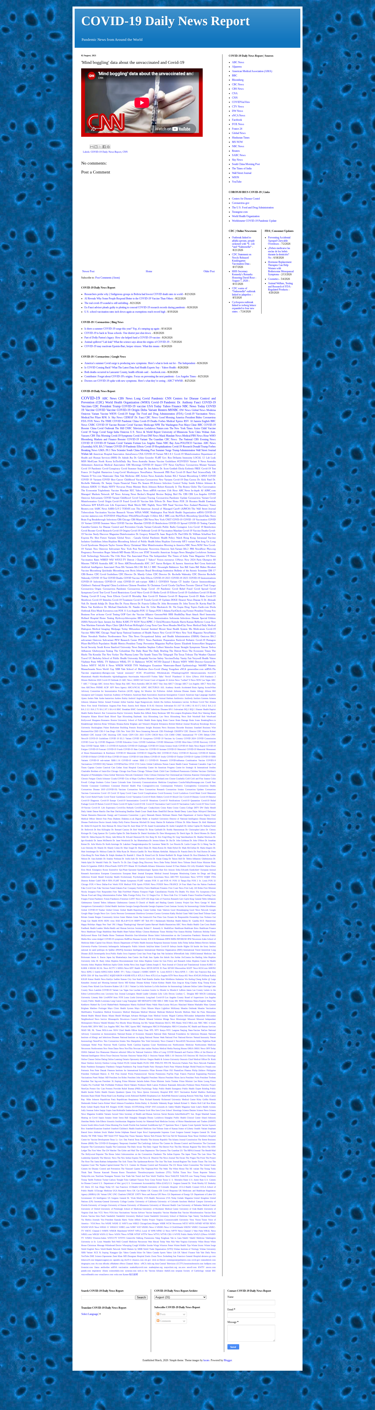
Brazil (148, 570)
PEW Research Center (126, 640)
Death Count (140, 811)
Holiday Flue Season (175, 931)
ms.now (182, 1267)
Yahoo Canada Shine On (134, 1252)
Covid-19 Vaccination (196, 413)
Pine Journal (121, 1074)
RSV (186, 421)
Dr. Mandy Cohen (112, 848)
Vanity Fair (186, 658)
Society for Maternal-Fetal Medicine (152, 1121)
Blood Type (115, 716)
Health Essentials (207, 501)
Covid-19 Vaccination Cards (182, 804)
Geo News (194, 902)
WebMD (202, 665)
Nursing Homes (180, 1048)
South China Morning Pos (110, 1125)
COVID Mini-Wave (183, 742)
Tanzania (139, 1136)
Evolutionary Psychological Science (137, 877)
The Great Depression (145, 1150)
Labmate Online (190, 986)
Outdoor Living (109, 1063)
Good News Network (198, 910)
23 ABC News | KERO (129, 680)
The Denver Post (166, 1147)
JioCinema (186, 957)
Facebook (211, 884)
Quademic (120, 1092)
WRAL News (210, 1231)
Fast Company (129, 888)
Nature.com (162, 428)
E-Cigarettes (92, 866)
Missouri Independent (206, 1019)
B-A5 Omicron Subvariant (161, 705)
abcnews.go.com (208, 1256)
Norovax (107, 1045)
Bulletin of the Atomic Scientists (190, 570)
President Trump (110, 406)
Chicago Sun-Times (128, 771)
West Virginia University (186, 1241)
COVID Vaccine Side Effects (138, 578)
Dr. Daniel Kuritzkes (147, 833)
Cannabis (202, 764)
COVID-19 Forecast (97, 749)
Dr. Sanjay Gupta (111, 483)
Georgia (129, 906)
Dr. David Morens (199, 833)
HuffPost (128, 939)
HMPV (137, 921)
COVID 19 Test (99, 578)
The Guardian (156, 439)
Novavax (120, 486)
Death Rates (152, 811)
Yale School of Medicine (134, 669)
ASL (162, 687)
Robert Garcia (97, 1103)
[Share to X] (100, 147)
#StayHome (122, 516)
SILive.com (137, 552)
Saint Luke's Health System (203, 1107)
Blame (94, 716)
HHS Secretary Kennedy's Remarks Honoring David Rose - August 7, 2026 (244, 276)
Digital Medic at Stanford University (152, 819)
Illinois (109, 943)
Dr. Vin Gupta (176, 607)
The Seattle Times (149, 654)
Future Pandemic (95, 899)
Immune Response (154, 943)
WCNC (149, 661)
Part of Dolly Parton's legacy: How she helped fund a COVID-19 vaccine (122, 337)
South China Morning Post (141, 450)
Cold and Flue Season (200, 778)
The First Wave (94, 1150)
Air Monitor (146, 691)
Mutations (159, 1023)
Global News (199, 410)
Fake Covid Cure (88, 888)
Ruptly (97, 1107)
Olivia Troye (105, 1055)
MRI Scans (169, 1001)
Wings (156, 1245)
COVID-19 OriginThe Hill (149, 753)
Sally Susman (87, 1110)
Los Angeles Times (152, 443)
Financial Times (129, 483)
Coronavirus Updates (194, 789)
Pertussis (85, 1070)
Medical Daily (200, 625)
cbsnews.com (138, 1260)
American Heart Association (145, 695)
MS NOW (179, 1001)
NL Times (96, 1030)
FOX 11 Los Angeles (128, 610)
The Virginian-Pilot (149, 1169)
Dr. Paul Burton (200, 851)
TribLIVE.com (186, 1176)
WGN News (94, 1227)
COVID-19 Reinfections (155, 523)
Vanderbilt (110, 1216)
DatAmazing (120, 811)
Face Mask (187, 884)
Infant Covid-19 (162, 946)
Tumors (140, 1180)
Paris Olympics (156, 1066)
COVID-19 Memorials (126, 753)
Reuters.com (87, 508)
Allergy (200, 691)
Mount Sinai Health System (173, 629)
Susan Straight (181, 647)
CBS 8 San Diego (107, 731)
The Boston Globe (187, 486)
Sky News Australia (137, 461)
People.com (211, 1066)
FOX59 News (162, 884)
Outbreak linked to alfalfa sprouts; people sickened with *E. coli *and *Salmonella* (243, 242)
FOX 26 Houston (189, 501)
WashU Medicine (197, 1238)
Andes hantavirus (106, 698)
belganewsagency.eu (103, 1260)
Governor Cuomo (153, 913)
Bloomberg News (178, 716)
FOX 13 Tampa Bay (182, 880)
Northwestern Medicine (183, 1045)
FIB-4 (104, 880)
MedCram (92, 461)
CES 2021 (139, 735)
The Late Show (204, 1154)
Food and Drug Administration (101, 895)
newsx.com (211, 1267)
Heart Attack (192, 614)
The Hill (119, 428)
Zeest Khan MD (120, 1256)
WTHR (130, 1234)
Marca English (199, 1001)
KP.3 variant (188, 541)
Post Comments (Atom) (107, 277)
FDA (84, 421)
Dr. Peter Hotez (171, 501)
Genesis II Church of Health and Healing (147, 902)
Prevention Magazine (154, 643)
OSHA (84, 1052)
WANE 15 (116, 1223)
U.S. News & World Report (145, 432)
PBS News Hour (200, 435)
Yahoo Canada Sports (156, 1252)
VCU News (103, 1212)
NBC (200, 1023)
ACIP (106, 687)
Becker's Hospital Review (150, 494)
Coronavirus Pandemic (114, 588)
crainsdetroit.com (208, 1260)
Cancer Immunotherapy (203, 581)
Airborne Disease (181, 691)
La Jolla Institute (144, 986)
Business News (160, 727)
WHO (212, 435)
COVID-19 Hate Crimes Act (135, 749)
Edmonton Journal (164, 866)
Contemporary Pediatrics (172, 786)
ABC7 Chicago (175, 684)
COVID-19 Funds (115, 749)
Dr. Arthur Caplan (192, 826)
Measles (173, 625)
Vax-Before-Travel (208, 1216)
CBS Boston (87, 574)
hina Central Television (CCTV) (169, 1263)
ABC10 (148, 684)
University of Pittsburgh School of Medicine (121, 1209)
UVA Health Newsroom (154, 1198)
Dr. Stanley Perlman (112, 859)
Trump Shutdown (208, 1176)
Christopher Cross (208, 775)
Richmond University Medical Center (178, 1099)
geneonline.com (196, 669)
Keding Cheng (195, 979)
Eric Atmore (169, 870)
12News (195, 676)
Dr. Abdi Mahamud (207, 822)
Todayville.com (88, 1176)
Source (84, 1125)
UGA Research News (122, 1190)
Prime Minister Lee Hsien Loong (194, 1081)
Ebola (181, 468)
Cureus (192, 479)
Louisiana (105, 1001)
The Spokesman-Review (144, 1161)
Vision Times (201, 1220)
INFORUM (182, 939)
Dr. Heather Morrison (203, 837)
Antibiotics (179, 698)
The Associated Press (137, 556)
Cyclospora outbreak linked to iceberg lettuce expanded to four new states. (244, 307)
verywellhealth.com (89, 1274)
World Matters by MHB (132, 1249)
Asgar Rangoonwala (143, 702)
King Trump (203, 982)
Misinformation (155, 545)
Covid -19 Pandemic (160, 588)
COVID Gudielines (147, 742)
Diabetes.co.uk (128, 819)
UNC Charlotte (119, 1194)
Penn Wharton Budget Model (183, 1066)
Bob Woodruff (194, 716)
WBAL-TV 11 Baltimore (132, 661)
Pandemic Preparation (164, 640)
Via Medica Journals (90, 1220)
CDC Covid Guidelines (106, 574)
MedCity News (184, 625)
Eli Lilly (191, 866)
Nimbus (103, 636)
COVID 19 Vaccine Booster (111, 424)
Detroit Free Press (104, 819)
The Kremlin (94, 654)
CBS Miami (137, 519)
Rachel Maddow (198, 1092)
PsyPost (169, 643)
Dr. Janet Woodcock (121, 840)
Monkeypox (133, 472)
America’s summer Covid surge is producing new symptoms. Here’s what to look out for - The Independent (139, 363)
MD (139, 1001)
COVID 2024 (190, 738)
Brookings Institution (163, 570)
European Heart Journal (133, 873)
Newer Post (88, 271)
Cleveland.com (161, 778)
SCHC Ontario (124, 1107)
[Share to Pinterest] (108, 147)
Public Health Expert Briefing (195, 1088)
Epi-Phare (123, 870)
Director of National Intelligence (183, 819)
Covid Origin (105, 501)
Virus (191, 1220)
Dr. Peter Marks (98, 855)
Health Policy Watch (171, 537)
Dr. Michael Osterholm (116, 607)
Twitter (159, 1180)
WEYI (185, 1223)
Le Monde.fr (172, 990)
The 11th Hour (118, 556)
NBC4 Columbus (179, 1026)
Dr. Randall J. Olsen (132, 855)
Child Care (164, 771)
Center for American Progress (161, 767)
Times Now (186, 1172)
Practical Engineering (197, 1074)
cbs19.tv (128, 1260)
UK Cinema (152, 1190)
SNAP (148, 1107)
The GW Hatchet (109, 1150)
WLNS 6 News (106, 665)
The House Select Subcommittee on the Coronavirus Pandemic (133, 1154)
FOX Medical (125, 884)
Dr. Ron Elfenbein (198, 855)
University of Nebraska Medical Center (198, 1205)
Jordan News (129, 964)
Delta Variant (149, 410)
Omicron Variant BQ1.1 (138, 1055)
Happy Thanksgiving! (126, 924)
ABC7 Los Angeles (190, 684)
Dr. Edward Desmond (132, 837)
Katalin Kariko (153, 979)
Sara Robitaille (118, 1110)
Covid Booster (88, 530)
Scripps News (178, 552)
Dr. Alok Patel (204, 479)
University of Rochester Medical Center (160, 1209)
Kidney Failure (150, 982)
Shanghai (133, 1117)
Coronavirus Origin (91, 588)
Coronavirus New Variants (158, 479)
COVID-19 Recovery (188, 753)
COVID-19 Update (192, 756)
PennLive (200, 1066)
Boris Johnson (137, 570)
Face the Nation (199, 884)
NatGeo (204, 1030)
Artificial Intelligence (92, 567)
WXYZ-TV (112, 1238)
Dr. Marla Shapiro (204, 848)
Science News (203, 1110)
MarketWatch (112, 1004)
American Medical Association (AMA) (252, 71)
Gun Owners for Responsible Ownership (181, 917)
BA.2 (161, 516)
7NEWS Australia (99, 563)
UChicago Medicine (103, 1190)
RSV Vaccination (182, 1092)
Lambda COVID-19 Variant (106, 990)
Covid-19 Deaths (149, 421)
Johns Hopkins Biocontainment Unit (121, 961)
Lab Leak (211, 457)
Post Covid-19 (178, 472)
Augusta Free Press (118, 705)
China (136, 421)
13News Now (182, 559)
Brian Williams (109, 724)
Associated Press (112, 567)
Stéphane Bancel (128, 1132)
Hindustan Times (157, 931)
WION (113, 413)
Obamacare (104, 1052)
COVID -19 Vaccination (195, 519)
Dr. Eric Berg (148, 837)
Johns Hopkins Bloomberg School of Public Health (128, 541)
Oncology (211, 1055)
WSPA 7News (120, 1234)
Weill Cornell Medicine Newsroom (131, 1241)
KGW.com (203, 968)
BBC (200, 424)
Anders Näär (92, 698)
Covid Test (97, 592)
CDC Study (122, 735)
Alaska (193, 691)
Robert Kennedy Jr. (167, 486)
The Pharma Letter (129, 654)
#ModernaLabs (163, 673)
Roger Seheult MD (113, 552)
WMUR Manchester (118, 1231)
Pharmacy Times (207, 505)
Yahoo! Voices (155, 559)
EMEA (101, 866)
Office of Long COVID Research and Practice (173, 1052)
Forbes (162, 421)
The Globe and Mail (126, 1150)
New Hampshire (133, 1041)
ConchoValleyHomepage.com (191, 782)
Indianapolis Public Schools (132, 946)
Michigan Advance (130, 1015)
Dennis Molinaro (162, 815)
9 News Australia (207, 461)
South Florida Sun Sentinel (135, 1125)
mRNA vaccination (119, 1267)
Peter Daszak (100, 1070)
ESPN (120, 866)
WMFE (105, 1231)
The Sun (208, 1161)
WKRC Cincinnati (200, 1227)
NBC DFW (93, 1026)
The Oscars (180, 1158)
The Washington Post (172, 424)
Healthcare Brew (191, 928)
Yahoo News (141, 490)
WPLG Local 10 (142, 1231)
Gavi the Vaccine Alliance (140, 614)
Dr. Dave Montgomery (166, 833)
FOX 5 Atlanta (163, 610)
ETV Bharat (129, 866)
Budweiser (114, 727)
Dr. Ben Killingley (102, 829)
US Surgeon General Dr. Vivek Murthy (125, 1198)
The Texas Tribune (183, 654)
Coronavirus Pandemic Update (172, 497)
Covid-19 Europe (108, 800)
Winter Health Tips (182, 1245)
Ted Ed (174, 1136)
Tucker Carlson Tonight (112, 1180)
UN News (211, 556)
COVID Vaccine (106, 410)
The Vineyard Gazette (130, 1169)
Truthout (98, 1180)
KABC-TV (128, 621)
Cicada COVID (117, 778)
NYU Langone (172, 1030)
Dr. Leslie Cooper (189, 844)
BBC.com (170, 516)
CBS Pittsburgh (166, 731)
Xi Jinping (104, 1252)
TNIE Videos (97, 1136)
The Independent (158, 556)
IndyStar (150, 946)
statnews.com (96, 516)
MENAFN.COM (149, 1001)
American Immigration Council (171, 695)
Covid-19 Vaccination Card (158, 804)
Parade (146, 1066)
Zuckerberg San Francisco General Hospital (182, 1256)
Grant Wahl (188, 913)
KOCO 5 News (172, 972)
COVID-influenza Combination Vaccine (187, 760)
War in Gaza (175, 1238)
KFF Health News (138, 968)
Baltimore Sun (176, 567)
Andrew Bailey (121, 698)
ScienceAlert (198, 643)
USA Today (154, 406)
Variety (196, 1216)
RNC (171, 1092)
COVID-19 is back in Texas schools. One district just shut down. (117, 333)
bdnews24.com (87, 1260)
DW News (185, 410)
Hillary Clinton (142, 931)
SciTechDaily (119, 461)
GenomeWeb (161, 614)
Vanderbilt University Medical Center (132, 1216)
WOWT (131, 1231)
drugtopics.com (88, 1263)
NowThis (129, 1048)
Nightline (206, 1041)
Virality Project (148, 1220)
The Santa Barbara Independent (104, 1161)
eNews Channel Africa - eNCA (133, 1263)
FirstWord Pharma (131, 892)
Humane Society (140, 939)
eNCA (183, 669)
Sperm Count (187, 1125)
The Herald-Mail (208, 1150)
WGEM (84, 1227)
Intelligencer (138, 950)
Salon (96, 1110)
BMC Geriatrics (138, 709)
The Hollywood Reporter (92, 1154)
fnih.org (150, 1263)
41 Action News (173, 680)
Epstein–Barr (157, 870)
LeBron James (185, 990)
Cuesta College (186, 807)
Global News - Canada (129, 537)
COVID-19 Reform (207, 753)
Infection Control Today (175, 483)
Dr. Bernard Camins (120, 829)
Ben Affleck (146, 713)
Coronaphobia (190, 786)
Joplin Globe (117, 964)
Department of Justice (193, 815)
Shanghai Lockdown (195, 552)
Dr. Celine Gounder (144, 457)
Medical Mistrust (148, 1012)
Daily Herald (210, 807)
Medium (186, 1012)
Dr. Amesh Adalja (95, 603)
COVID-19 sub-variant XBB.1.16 (104, 760)
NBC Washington (144, 1026)
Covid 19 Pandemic (91, 468)
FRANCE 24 (175, 884)
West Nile (170, 1241)
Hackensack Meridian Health (168, 921)
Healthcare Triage (94, 931)
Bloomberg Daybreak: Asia (135, 716)
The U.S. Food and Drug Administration (253, 207)
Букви (125, 1274)
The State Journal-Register (175, 1161)
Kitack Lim (99, 986)
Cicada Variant (144, 527)
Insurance (128, 950)
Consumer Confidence (100, 786)
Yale (198, 1252)
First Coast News (176, 888)
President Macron (157, 1077)
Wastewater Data (110, 476)
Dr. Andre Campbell (175, 826)
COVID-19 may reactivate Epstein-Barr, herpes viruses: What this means (122, 346)
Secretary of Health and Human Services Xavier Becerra (149, 1114)
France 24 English (90, 472)
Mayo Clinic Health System (120, 1008)
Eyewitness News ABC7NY (166, 877)
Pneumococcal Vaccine (144, 1074)
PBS (167, 472)
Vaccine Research (116, 512)
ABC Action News (144, 476)
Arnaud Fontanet (112, 702)
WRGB (95, 1234)
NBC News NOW (194, 545)
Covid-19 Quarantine (190, 800)
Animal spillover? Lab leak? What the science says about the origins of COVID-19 (126, 341)
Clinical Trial (201, 585)
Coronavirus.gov (240, 202)
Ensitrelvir (113, 870)
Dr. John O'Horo (197, 840)
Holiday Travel (209, 931)
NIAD (83, 1030)
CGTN (148, 735)
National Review (185, 1037)
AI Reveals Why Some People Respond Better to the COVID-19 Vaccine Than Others (128, 298)
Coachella (180, 778)
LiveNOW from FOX (113, 997)
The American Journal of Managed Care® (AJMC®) (163, 508)
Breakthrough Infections (104, 519)
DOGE (174, 600)
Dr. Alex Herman (106, 826)
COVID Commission (206, 738)
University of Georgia (97, 1205)
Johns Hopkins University (168, 541)
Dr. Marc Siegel (127, 848)
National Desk (160, 1034)
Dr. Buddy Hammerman (173, 829)
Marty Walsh (152, 1004)
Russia (127, 552)
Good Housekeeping (180, 910)
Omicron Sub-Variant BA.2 (174, 549)
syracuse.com (131, 1271)
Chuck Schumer (103, 778)
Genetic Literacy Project (178, 902)
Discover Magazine (109, 534)
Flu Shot (94, 537)
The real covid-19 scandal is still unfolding (106, 303)
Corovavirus (94, 793)
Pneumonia (160, 1074)
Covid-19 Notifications (169, 800)
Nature (155, 632)
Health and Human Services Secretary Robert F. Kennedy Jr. (136, 928)
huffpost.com (210, 1263)
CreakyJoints (154, 807)
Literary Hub (97, 997)
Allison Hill (210, 691)
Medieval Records (174, 1012)
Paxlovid (180, 640)
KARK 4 (85, 968)
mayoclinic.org (170, 1267)
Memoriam (211, 1012)
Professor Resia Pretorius (197, 1085)
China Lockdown (119, 585)
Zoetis (147, 1256)
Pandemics (127, 1066)
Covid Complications (147, 793)
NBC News (189, 406)
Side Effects (101, 1121)
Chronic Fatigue (88, 778)
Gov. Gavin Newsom (115, 913)
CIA (166, 735)
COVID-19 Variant (137, 439)
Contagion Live (184, 527)
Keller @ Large (209, 979)
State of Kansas (171, 1128)
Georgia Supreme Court (159, 906)
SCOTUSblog (138, 1107)
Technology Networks (98, 556)
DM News (153, 435)
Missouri (191, 1019)
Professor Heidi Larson (148, 1085)
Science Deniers (189, 1110)
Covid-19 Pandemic (163, 402)
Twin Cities (150, 1180)
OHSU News (199, 1048)
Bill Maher (201, 567)
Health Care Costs (201, 924)
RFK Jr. (106, 417)
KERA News (123, 968)
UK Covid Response (168, 1190)
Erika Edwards (182, 870)
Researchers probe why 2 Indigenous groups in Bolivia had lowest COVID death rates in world (133, 294)
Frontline (199, 895)
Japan (109, 957)
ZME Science (95, 1256)
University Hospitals (138, 658)
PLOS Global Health (133, 1063)
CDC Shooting (109, 735)
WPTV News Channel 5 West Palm (187, 1231)
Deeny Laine (186, 811)
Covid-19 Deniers (191, 797)
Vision (212, 658)
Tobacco (212, 1172)
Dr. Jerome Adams (157, 840)
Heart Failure (129, 931)
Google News (99, 913)
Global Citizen (112, 910)
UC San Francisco (120, 1187)
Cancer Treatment (189, 764)
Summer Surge (163, 450)
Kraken (116, 986)
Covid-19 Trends (142, 600)
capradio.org (118, 1260)
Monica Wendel (100, 1023)
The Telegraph (165, 654)
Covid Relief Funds (94, 797)
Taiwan (204, 647)
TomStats (99, 1176)
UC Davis (85, 1187)
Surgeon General (183, 1132)
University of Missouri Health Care (165, 1205)
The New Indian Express (127, 1158)
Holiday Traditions (193, 931)
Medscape (149, 424)
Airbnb (169, 691)
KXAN (84, 979)
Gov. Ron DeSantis (172, 457)
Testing (109, 651)
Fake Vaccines (103, 888)
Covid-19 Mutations (149, 800)
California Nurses (160, 764)
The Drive (202, 1147)
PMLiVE (159, 1063)
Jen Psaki (144, 957)
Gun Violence (206, 917)
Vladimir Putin (88, 661)
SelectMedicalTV (182, 1114)
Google (212, 910)
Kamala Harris (178, 621)
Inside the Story (201, 946)
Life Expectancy (118, 505)
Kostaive (108, 986)
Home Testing (107, 618)
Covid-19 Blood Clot (173, 797)
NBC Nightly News (151, 505)
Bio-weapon (176, 713)
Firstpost (144, 892)
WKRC (145, 512)
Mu (190, 629)
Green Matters (126, 917)
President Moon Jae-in (175, 1077)
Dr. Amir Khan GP (136, 826)
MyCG (168, 1023)
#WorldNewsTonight (139, 516)
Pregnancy (86, 552)
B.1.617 (177, 705)
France (191, 895)
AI (202, 490)
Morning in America (174, 545)
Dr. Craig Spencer (97, 833)
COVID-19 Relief (89, 756)
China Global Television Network (118, 775)
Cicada (171, 585)
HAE (118, 921)
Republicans (122, 1099)
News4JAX (181, 1041)
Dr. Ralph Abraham (114, 855)
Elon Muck (86, 870)
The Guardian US (175, 1150)
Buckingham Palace (100, 727)
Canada (212, 523)
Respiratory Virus (136, 1099)
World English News (90, 1249)
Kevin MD (123, 982)
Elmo (213, 866)
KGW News (140, 621)
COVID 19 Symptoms (142, 738)
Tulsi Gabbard (130, 1180)
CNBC (91, 424)
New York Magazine (192, 632)
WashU (185, 1238)
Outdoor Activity (94, 1063)
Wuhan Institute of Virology (186, 1249)
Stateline (142, 647)
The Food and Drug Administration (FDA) (159, 413)
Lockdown (150, 428)
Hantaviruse (211, 921)
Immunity (187, 457)
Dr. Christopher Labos (195, 829)
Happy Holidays (88, 924)
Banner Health (202, 709)
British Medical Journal (179, 724)
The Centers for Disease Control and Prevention (181, 1143)
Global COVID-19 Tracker (93, 910)
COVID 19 (87, 443)
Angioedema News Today (147, 698)
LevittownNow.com (96, 994)
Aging (137, 691)
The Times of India (178, 556)
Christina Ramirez (191, 775)
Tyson (165, 1180)
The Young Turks (208, 1169)
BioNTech (181, 516)
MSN (83, 461)
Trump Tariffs (87, 1180)
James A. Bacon (98, 957)
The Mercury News (108, 1158)
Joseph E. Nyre (159, 964)
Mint (144, 545)
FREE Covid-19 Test (205, 468)
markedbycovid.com (138, 1267)
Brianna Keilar (123, 724)
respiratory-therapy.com (103, 672)
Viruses (130, 512)
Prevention (98, 552)
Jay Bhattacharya (119, 957)
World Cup (108, 669)
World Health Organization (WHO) (127, 402)
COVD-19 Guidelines (98, 738)
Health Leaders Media (99, 928)
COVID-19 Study (158, 756)
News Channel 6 (168, 1041)
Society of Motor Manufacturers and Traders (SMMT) (192, 1121)
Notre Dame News (116, 1048)
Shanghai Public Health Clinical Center (182, 1117)
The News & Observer (148, 1158)
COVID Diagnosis (106, 742)
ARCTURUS (154, 687)
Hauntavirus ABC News (175, 924)
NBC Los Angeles (107, 1026)
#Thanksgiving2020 (180, 673)
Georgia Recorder (140, 906)
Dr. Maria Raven (156, 848)
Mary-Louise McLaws (168, 1004)
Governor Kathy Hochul (171, 913)
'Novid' (168, 676)
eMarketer (114, 1263)
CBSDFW (178, 731)
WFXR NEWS (209, 1223)
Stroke (117, 1132)
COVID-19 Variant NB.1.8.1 (158, 454)
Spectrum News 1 (173, 1125)
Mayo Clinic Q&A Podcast (119, 625)
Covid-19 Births (151, 592)
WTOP (137, 1234)
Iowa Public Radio (114, 953)
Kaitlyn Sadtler (113, 979)
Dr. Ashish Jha (125, 457)
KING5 (104, 972)
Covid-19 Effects (168, 592)
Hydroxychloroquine (126, 618)
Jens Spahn (154, 957)
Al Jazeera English (200, 421)
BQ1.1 (193, 709)
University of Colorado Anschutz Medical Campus (180, 1201)
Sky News (117, 417)
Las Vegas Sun (126, 990)
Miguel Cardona (176, 1015)
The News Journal (167, 1158)
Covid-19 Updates (161, 600)
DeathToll (162, 811)
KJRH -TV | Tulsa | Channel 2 (127, 972)
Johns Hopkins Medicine (100, 964)
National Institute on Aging (132, 1037)
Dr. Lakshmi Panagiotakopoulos (134, 844)
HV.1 (152, 921)
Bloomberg (192, 476)
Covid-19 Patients (157, 596)
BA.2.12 (212, 705)
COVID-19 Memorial (176, 749)
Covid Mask (194, 793)
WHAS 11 (104, 1227)
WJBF (133, 1227)
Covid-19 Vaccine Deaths (195, 530)
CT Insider (184, 581)
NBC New (120, 1026)
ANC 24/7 (150, 563)
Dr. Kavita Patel (204, 603)
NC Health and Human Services (202, 1026)
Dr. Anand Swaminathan (155, 826)
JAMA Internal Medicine (201, 953)
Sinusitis (111, 1121)
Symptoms (194, 647)
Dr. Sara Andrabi (95, 859)
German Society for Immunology (184, 906)
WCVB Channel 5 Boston (167, 661)
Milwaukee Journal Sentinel (143, 629)
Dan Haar (110, 811)
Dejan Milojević (199, 811)
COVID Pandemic (122, 421)
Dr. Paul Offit (181, 534)
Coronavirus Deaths (207, 786)
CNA (140, 454)
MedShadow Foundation (92, 1012)
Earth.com (203, 607)
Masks (105, 486)
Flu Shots (190, 892)
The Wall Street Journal (203, 508)
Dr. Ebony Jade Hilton (112, 837)
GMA (101, 450)
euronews (169, 559)
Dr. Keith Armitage (110, 844)
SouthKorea (153, 1125)
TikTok (176, 1172)
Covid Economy (165, 793)
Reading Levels (123, 1096)
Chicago (114, 771)
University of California (146, 1201)
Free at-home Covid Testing (105, 614)
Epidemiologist (144, 870)
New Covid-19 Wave (170, 632)
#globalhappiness (119, 676)
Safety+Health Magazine (179, 1107)
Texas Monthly (141, 1139)
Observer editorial (118, 1052)
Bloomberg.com (121, 570)
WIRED (104, 559)
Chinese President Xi (139, 585)
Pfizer (98, 417)
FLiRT (158, 457)
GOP (123, 614)
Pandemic (157, 398)
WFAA (138, 512)
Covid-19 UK (139, 804)
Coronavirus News (135, 789)
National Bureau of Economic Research (135, 1034)
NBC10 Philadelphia (162, 1026)
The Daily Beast (139, 651)
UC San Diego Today (101, 1187)
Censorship (142, 767)
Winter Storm (197, 1245)
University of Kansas (117, 1205)
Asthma (167, 702)
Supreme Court (168, 1132)
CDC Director (190, 731)
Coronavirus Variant (198, 497)
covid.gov (195, 1260)
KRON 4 (120, 975)
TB (89, 1136)
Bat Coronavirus (109, 713)
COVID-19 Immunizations (202, 578)
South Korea (103, 647)
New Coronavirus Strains (115, 1041)
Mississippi (181, 1019)
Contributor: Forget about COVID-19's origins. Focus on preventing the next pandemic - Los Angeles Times (140, 376)
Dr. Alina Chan (120, 826)
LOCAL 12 (199, 457)
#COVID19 (109, 516)
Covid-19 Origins (121, 530)
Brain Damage (182, 720)
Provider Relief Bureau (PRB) (127, 1088)
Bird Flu (177, 494)
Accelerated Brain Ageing (192, 687)
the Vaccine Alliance (154, 1271)
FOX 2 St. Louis (199, 880)
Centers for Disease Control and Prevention (113, 527)
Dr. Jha (169, 840)
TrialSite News (163, 1176)
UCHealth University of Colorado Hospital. (158, 1187)
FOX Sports (137, 884)
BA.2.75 (95, 709)
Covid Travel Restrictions (117, 592)
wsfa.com (118, 1274)
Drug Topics (190, 607)
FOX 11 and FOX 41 (162, 880)
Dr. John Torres (187, 603)
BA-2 (204, 705)
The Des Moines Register (185, 1147)
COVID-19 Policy (170, 753)
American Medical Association (109, 464)
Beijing (168, 494)
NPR (157, 424)
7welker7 (184, 680)
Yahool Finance (188, 1252)
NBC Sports (130, 1026)
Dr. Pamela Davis (185, 851)
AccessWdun (210, 687)
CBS (185, 494)
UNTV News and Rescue (146, 1194)
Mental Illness (101, 1015)
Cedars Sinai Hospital (126, 767)
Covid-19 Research (182, 446)
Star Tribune (157, 1128)
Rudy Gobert (87, 1107)
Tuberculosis (87, 512)
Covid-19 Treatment (122, 600)
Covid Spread (201, 588)
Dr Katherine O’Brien (172, 822)
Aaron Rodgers (163, 563)
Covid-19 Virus (202, 804)
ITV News (147, 618)
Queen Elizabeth (182, 643)
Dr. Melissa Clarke (104, 851)
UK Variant (102, 1194)
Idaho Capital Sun (98, 943)
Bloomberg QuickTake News (201, 516)
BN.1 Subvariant (176, 709)
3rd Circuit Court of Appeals (152, 680)
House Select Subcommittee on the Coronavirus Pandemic (174, 935)
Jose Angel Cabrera (143, 964)
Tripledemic (104, 490)
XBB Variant (87, 1252)
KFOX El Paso (160, 968)
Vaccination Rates (90, 559)
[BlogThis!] (96, 147)
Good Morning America (171, 417)
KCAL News (102, 968)
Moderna (211, 410)
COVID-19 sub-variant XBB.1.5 (140, 581)
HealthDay (179, 614)
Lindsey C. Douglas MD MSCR (191, 994)
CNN (125, 151)
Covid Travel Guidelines (114, 797)
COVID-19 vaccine (134, 406)
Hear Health (117, 931)
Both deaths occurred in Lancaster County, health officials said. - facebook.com (124, 372)
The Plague (191, 1158)
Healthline (107, 931)
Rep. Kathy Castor (207, 1096)
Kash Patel (141, 979)
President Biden (193, 417)
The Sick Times (125, 1161)
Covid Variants (124, 443)
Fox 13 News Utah (164, 895)
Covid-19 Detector (208, 797)
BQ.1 (186, 709)
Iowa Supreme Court (132, 953)
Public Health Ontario (105, 1092)
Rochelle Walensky (158, 1103)
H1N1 (100, 921)
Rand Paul (191, 472)
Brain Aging (156, 720)
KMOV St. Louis (157, 972)
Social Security (88, 647)
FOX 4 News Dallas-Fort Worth (103, 884)
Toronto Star (119, 1176)
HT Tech (145, 921)
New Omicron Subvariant (106, 549)
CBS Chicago (123, 519)
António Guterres (200, 698)
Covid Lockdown (180, 793)
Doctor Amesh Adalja (108, 822)
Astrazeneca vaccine (180, 702)
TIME (108, 421)
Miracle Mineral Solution (150, 1019)
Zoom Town (156, 1256)
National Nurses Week (154, 1037)
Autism (168, 476)
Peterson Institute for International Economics (128, 1070)
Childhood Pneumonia (180, 771)
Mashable (199, 1004)
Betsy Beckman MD (161, 713)
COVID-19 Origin (128, 410)
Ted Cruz (166, 1136)
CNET (168, 519)
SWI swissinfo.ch (159, 1107)
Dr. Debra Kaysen (94, 837)
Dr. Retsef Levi (148, 855)
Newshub (93, 636)
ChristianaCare (176, 775)
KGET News (192, 968)
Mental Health (87, 1015)
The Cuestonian (120, 1147)
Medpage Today (119, 629)
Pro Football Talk (96, 1085)
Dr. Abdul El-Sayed (89, 826)
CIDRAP (128, 417)
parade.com (86, 1271)
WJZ (139, 1227)
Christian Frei (163, 775)
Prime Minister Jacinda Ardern (136, 1081)
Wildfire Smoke (146, 1245)
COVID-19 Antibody (118, 746)
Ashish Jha (158, 702)
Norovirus (154, 549)
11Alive (154, 516)
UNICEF (130, 1194)
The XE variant (192, 1169)
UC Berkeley (210, 1183)
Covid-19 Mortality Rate (134, 596)
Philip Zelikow (199, 1070)
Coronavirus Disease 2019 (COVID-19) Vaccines (103, 789)
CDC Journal (96, 735)
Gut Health (92, 921)
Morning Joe (138, 1023)
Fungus (84, 899)
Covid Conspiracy (111, 468)
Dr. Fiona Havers (128, 603)
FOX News (93, 421)
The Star (159, 1161)
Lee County (197, 990)
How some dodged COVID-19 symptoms (105, 939)
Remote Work (193, 1096)
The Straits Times (195, 1161)
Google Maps (87, 913)
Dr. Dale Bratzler (130, 833)
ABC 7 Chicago (90, 684)
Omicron (124, 432)
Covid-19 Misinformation (187, 454)
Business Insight (144, 727)
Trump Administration (183, 450)
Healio (190, 924)
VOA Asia (113, 1212)
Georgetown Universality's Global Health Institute (103, 906)
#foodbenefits (105, 676)
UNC (109, 1194)
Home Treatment (116, 935)
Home (149, 271)
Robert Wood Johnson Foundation (119, 1103)
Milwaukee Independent (194, 1015)
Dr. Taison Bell (175, 859)
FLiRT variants (144, 880)
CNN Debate (204, 735)
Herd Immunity (208, 614)
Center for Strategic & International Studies (196, 767)
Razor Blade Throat (98, 1096)
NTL (152, 1030)
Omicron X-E (181, 1055)
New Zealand (191, 505)
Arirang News (129, 494)
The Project (211, 1158)
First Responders (104, 892)
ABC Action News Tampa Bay (111, 684)
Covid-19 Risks (197, 596)
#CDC (139, 673)
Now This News (130, 636)
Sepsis (101, 1117)
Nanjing (183, 1030)
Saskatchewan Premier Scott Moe (140, 1110)
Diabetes (116, 819)
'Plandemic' (177, 676)
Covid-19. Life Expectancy (104, 807)
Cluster (172, 778)
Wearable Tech (109, 1241)
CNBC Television (134, 428)
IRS (139, 618)
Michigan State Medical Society (153, 1015)
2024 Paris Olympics (201, 559)
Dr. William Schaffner (200, 534)
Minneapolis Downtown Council (123, 1019)
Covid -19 (105, 793)
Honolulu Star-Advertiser (136, 935)
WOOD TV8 (131, 665)
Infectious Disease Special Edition (198, 618)
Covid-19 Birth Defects (152, 797)
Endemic (189, 468)
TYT (116, 1136)
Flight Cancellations (158, 892)
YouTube (85, 1256)
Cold (187, 778)
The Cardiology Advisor (148, 1143)
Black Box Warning (201, 713)
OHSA (190, 1048)
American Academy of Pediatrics (118, 695)
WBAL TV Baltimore (108, 661)
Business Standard (193, 727)
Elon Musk (96, 610)
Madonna (188, 1001)
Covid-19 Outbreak (140, 530)
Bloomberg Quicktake (101, 570)
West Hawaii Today (156, 1241)
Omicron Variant (90, 413)
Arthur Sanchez (127, 702)
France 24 (237, 128)
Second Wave (118, 1114)
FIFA (110, 880)
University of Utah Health (191, 1209)
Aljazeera (237, 66)
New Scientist (118, 450)
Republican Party (108, 1099)
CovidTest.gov (141, 807)
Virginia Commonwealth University (172, 1220)
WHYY (93, 665)
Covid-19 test (140, 435)
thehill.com (169, 1271)
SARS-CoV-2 (114, 508)
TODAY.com (128, 508)
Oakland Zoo (93, 1052)
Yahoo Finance (172, 406)
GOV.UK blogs (148, 899)
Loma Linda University (134, 997)
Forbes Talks (121, 895)
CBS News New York (154, 519)
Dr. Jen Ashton (151, 468)
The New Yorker (110, 654)
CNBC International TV (186, 735)
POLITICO (186, 443)
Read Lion (111, 1096)
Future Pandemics (112, 899)
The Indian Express (171, 1154)
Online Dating (101, 1059)
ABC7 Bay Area (160, 684)
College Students (96, 782)
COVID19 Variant (168, 581)
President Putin (192, 1077)
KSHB (128, 975)
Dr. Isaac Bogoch (165, 534)
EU (136, 866)
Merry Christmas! (132, 545)
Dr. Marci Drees (141, 848)
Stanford (106, 1128)
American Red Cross (194, 563)
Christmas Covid (159, 585)
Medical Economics (113, 1012)
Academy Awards (172, 687)
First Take (117, 892)
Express (85, 537)
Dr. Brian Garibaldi (154, 829)
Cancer (119, 479)
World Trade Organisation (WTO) (158, 1249)
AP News (116, 494)
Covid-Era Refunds (125, 807)
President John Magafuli (138, 1077)
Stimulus (168, 647)
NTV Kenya (160, 1030)
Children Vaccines (198, 771)
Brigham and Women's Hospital (144, 724)
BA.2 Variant (179, 476)
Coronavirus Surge (137, 588)
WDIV (184, 661)
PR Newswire (174, 1063)
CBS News (125, 398)
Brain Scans (194, 720)
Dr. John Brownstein (168, 603)
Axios (197, 428)
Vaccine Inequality (154, 1212)
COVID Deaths (115, 578)
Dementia (92, 815)
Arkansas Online (96, 702)
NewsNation (146, 472)
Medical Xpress (174, 421)
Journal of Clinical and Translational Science (186, 964)
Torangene (108, 1176)
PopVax (170, 1074)
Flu (102, 421)
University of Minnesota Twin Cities (181, 432)
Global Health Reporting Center (134, 910)
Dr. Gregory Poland (146, 534)
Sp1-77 (162, 1125)
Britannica (163, 724)
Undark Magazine (185, 1198)
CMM (171, 735)
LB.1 (122, 986)
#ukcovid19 (145, 676)
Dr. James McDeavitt (103, 840)
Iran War (160, 953)
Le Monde (161, 990)
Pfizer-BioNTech (89, 643)
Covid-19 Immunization (128, 800)
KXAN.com (103, 505)
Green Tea (137, 917)
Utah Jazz (93, 1212)
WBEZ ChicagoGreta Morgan (146, 1223)
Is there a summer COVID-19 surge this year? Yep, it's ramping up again (121, 328)
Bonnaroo (105, 720)
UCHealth (133, 1187)
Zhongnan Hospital (135, 1256)
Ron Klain (211, 1103)
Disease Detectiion (207, 819)
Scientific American (160, 552)
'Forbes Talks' (157, 676)
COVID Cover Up (89, 742)
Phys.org (211, 549)
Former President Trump (198, 610)
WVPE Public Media (183, 1234)
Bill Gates (190, 567)
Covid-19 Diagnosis (90, 800)
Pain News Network (198, 1063)
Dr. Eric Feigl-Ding (163, 837)
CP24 (131, 764)
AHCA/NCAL (134, 687)
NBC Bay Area (171, 443)
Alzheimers (86, 464)
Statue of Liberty (185, 1128)
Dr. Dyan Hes (112, 603)
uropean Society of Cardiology (190, 1271)
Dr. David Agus (183, 833)
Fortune (137, 443)
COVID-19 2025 (179, 578)
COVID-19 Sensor (120, 756)
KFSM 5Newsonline (177, 968)
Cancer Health (175, 764)
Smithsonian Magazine (125, 1121)
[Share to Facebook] (104, 147)
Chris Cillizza (150, 775)
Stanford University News (124, 647)
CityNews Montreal (146, 778)
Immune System (170, 943)
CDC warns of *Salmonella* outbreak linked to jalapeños (243, 291)
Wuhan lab (86, 453)
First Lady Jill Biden (193, 888)
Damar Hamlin (99, 811)
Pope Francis (180, 1074)
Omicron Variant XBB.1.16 (162, 1055)
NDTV (112, 486)
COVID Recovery (200, 742)
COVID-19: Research (158, 760)
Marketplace (124, 1004)
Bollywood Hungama (90, 720)
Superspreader (155, 1132)
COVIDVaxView (121, 764)
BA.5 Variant (106, 446)
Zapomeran (107, 1256)
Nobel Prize (96, 1045)
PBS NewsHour (198, 549)
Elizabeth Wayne (203, 866)
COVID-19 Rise (104, 756)
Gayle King (189, 899)
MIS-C (160, 1001)
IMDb (173, 939)
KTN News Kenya (176, 975)
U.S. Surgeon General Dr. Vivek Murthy (186, 1183)
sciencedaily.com (116, 1271)
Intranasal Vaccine (206, 537)
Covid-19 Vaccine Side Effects (146, 501)
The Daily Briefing (158, 651)
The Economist (89, 490)
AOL (95, 446)
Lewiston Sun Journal (115, 994)
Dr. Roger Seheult (181, 855)
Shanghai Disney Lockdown (151, 1117)
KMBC (145, 972)
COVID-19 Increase (157, 749)
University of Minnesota (138, 1205)
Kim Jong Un (203, 541)
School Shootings (173, 1110)
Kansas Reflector (195, 621)
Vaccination (101, 512)
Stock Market (108, 1132)
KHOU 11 (95, 486)
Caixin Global (146, 764)
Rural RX (104, 1107)
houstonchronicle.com (193, 1263)
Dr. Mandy (99, 848)
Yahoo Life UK (173, 1252)
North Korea (105, 461)
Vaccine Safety (156, 658)
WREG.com (86, 1234)
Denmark (151, 815)
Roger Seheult (174, 1103)
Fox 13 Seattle (180, 895)
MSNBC (173, 410)
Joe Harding (197, 957)
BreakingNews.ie (208, 720)
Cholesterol (138, 775)
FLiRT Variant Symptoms (125, 880)
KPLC (106, 975)
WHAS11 (114, 1227)
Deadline (130, 811)
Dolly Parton (124, 822)
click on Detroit (159, 1260)
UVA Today (171, 1198)
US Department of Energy (178, 1194)
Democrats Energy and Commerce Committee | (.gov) (121, 815)
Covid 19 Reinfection (205, 527)
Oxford (120, 1063)
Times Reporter (200, 1172)
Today (201, 406)
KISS (110, 972)
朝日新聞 (133, 1274)
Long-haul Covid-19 (155, 997)
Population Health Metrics (112, 643)
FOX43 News (149, 884)
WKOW (187, 1227)
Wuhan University (208, 1249)
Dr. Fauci (140, 417)
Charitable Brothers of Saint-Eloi (95, 771)
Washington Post (158, 512)
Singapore (211, 643)
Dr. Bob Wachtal (137, 829)
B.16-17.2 (196, 705)
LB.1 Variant (130, 986)
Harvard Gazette (144, 924)
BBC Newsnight (160, 567)
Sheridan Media (88, 1121)
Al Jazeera (178, 563)
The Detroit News (178, 651)
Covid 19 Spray (118, 793)
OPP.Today (211, 1048)
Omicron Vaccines (119, 1055)
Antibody (188, 698)
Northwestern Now (99, 1048)
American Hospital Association (108, 454)
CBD (96, 731)
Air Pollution (159, 691)
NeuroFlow (98, 1041)
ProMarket (109, 1085)
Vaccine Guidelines (166, 461)
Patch (166, 1066)
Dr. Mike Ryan (119, 851)
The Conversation (207, 486)
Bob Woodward (209, 716)
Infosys (173, 946)
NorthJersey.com (164, 1045)
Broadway (195, 724)
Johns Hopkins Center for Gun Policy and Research (162, 961)
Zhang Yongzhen (170, 669)
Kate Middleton (168, 979)
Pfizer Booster (156, 1070)
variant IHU (210, 1271)
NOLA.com (107, 1030)
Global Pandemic (151, 537)
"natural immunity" (126, 673)
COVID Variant (111, 497)
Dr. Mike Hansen (190, 822)
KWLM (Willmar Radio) (205, 975)
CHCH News (158, 735)
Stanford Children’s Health (123, 1128)
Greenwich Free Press (152, 917)
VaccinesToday (171, 658)
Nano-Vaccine (194, 1030)
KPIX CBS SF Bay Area (92, 975)
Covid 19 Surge (89, 432)
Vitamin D (86, 476)
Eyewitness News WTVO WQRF (195, 877)
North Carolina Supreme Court (141, 1045)
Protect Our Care (97, 1088)
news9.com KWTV (195, 1267)
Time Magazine (197, 556)
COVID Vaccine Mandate (130, 523)
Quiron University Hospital (155, 1092)
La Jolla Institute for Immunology (167, 986)
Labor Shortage (204, 986)
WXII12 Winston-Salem (96, 1238)
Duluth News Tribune (180, 862)
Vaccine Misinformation (192, 1212)
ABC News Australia (135, 684)
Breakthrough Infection (91, 724)
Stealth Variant (200, 1128)
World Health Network (110, 1249)
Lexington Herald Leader (137, 994)
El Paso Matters (180, 866)
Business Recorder (176, 727)
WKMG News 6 (148, 1227)
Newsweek (159, 472)
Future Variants (108, 537)
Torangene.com (240, 211)
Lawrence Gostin (148, 990)
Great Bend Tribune (202, 913)
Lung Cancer (116, 1001)
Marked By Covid (98, 1004)
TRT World (108, 1136)
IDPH (167, 939)
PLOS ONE (148, 1063)
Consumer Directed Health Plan (126, 786)
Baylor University (125, 713)
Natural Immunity (201, 1037)
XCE (96, 1252)
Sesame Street (111, 1117)
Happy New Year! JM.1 (106, 924)
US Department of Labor (201, 1194)
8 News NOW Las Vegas (200, 680)
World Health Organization (182, 512)
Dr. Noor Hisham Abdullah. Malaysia (161, 851)
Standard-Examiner (94, 1128)
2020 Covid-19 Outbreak (107, 680)
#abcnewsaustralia (198, 673)
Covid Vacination (133, 797)
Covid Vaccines (135, 424)
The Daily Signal (150, 1147)
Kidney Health (164, 982)
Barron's (97, 713)
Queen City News (134, 1092)
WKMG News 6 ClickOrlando (169, 1227)
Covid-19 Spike (126, 804)
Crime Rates (166, 807)
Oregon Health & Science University (163, 1059)
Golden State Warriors (159, 910)
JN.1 (107, 450)
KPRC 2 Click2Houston (159, 621)
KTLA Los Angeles (159, 975)
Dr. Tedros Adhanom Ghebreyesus (197, 859)
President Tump (134, 643)
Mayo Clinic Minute (144, 1008)
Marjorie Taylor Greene (111, 545)
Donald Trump (200, 446)
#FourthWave (149, 673)
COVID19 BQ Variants (103, 764)
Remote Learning (178, 1096)
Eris (214, 534)
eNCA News (238, 115)
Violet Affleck (134, 1220)
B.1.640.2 (187, 705)
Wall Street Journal (206, 450)
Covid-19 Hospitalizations (158, 446)
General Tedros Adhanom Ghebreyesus (110, 902)
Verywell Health (200, 658)
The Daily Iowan (134, 1147)
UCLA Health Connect (189, 1187)
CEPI (131, 735)
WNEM (119, 665)
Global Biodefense (208, 906)
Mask (130, 505)
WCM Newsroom (173, 1223)
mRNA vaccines (158, 490)
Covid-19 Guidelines (188, 592)
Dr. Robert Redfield (164, 855)
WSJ (111, 559)
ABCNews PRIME (94, 687)
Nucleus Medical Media (162, 1048)
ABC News (109, 398)
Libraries (153, 994)
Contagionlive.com (150, 786)
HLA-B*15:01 (127, 921)
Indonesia (174, 618)
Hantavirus (106, 472)
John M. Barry (97, 961)
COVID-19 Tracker (175, 756)
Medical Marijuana (131, 1012)
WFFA (191, 1223)
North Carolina (119, 1045)
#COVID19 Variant (187, 461)
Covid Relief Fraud (182, 588)
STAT (147, 552)
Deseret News (185, 600)
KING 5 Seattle (93, 972)
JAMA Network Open (92, 621)
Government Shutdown (135, 913)
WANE (108, 1223)
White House (204, 1241)
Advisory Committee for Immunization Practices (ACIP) (107, 691)
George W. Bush (208, 902)
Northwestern (114, 636)
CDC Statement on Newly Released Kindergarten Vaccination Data (241, 259)
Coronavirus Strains (175, 789)
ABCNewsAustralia (134, 563)
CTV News (168, 464)
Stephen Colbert (155, 647)
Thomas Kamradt (101, 1172)
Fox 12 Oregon (149, 895)
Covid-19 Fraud (120, 501)
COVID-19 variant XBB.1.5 (135, 760)
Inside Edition (196, 483)
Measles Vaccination (207, 1008)
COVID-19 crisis (113, 581)
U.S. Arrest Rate (196, 1180)
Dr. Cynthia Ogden (113, 833)
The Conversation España (100, 1147)
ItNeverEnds (179, 953)
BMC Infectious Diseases (157, 709)
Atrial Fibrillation (100, 705)
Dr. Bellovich (87, 829)
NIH (165, 505)
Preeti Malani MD (101, 1077)
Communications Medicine (154, 782)
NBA (92, 632)
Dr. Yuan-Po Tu (116, 862)
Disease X (198, 600)
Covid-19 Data (180, 479)
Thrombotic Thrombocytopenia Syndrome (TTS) (148, 1172)
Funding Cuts (209, 895)
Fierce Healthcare (152, 888)
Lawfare (137, 990)
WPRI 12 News (163, 1231)
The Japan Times (189, 1154)
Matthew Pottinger (98, 1008)
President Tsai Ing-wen (91, 1081)
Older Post (209, 271)
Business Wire (209, 727)
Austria (131, 705)
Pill (112, 1074)
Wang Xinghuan (162, 1238)
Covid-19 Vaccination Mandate (166, 530)
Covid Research (104, 530)
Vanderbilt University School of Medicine (168, 1216)
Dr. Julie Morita (94, 844)
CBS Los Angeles (198, 494)
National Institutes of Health (137, 632)
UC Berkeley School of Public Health (108, 658)
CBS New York (123, 731)
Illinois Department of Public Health (129, 943)
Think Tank (86, 1172)
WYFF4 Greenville (126, 1238)
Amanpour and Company (92, 695)
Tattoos (147, 1136)
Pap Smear (138, 1066)
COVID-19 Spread (178, 523)
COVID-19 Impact (151, 464)
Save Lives (160, 1110)
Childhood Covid (129, 497)
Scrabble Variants (103, 1114)
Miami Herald (115, 1015)
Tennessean (182, 1136)
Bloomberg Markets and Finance (99, 439)
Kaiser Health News (97, 979)
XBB (117, 669)
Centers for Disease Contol (246, 198)
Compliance (172, 782)
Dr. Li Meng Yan (204, 844)
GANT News (134, 899)
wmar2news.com (106, 1274)
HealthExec (169, 928)
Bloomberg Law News (158, 716)
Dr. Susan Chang (160, 859)
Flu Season (143, 483)
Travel (84, 658)
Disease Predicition (89, 822)
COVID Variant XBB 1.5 (97, 746)
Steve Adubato (94, 1132)
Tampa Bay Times (127, 1136)
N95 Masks (177, 1023)
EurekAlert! (194, 870)
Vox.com (97, 476)
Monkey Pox (113, 1023)
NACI (185, 1023)
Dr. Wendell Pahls (100, 862)
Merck (137, 505)
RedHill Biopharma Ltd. (150, 1096)
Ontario (126, 1059)
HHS (170, 614)
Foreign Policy (134, 895)
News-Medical (183, 435)
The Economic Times (200, 651)
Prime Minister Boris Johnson (141, 486)
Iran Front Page (149, 953)
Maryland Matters (186, 1004)
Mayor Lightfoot (162, 1008)
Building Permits (128, 727)
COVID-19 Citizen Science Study (163, 746)
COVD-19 (177, 519)
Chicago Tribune (144, 771)
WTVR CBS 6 (166, 1234)
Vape (190, 1216)
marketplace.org (156, 1267)
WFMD (198, 1223)
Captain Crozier (95, 767)
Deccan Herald (174, 811)
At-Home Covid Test (199, 702)
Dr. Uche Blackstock (157, 607)
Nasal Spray (116, 632)
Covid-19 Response (178, 596)
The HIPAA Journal (192, 1150)
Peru (92, 1070)
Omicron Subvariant (103, 640)
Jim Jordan (175, 957)
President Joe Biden (118, 1077)
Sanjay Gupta (105, 1110)
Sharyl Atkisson (209, 1117)
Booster (122, 439)
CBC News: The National (178, 439)
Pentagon (211, 640)
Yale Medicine (127, 476)
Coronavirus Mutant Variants (201, 464)
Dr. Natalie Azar (137, 607)
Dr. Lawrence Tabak (157, 844)
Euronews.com (110, 610)
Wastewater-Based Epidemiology (180, 665)
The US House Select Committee (184, 1165)
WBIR (162, 1223)
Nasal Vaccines (175, 505)
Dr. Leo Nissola (173, 844)
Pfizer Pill (168, 1070)
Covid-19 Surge (126, 413)
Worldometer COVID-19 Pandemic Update (254, 220)
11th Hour (172, 490)
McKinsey (175, 1008)
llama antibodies (102, 1267)
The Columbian (122, 651)
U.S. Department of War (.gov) (112, 1183)
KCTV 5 (113, 968)
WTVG (156, 1234)
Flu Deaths (180, 892)
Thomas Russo (118, 1172)
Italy (187, 953)
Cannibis (85, 527)
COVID (212, 476)
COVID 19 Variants (91, 479)
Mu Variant (149, 1023)
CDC (96, 406)
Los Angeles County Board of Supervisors (184, 997)
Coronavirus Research (154, 789)
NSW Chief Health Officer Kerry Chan (131, 1030)
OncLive (203, 1055)
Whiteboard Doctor (113, 1245)
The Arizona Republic (158, 1139)
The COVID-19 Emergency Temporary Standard (116, 1143)
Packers (184, 1063)
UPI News (162, 1194)
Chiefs (155, 771)
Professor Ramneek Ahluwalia (172, 1085)
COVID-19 (90, 398)
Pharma (187, 1070)
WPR (153, 1231)
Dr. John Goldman (181, 840)
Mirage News (169, 1019)
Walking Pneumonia (145, 1238)
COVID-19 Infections (92, 581)
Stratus (152, 461)
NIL (89, 1030)
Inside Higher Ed (185, 946)
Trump (196, 1176)
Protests (109, 1088)
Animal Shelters (166, 698)
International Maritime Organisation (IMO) (164, 950)
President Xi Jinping (111, 1081)
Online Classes (87, 1059)
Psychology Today (149, 1088)
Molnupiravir (87, 1023)
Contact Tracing (147, 497)
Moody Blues (126, 1023)
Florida (171, 892)
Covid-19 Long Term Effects (105, 596)
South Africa (93, 1125)
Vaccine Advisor (138, 1212)
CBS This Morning (100, 435)
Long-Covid (119, 472)
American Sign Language (197, 695)
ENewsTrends (111, 866)
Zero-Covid (154, 669)
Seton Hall (123, 1117)
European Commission (111, 873)
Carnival (106, 767)
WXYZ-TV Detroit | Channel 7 (131, 559)
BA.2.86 (138, 567)
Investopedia (99, 953)
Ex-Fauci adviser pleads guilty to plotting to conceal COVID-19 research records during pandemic (134, 307)
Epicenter (132, 870)
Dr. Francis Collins (147, 603)
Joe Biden (117, 621)
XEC (132, 490)
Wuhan (205, 432)
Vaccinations (124, 1212)
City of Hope (131, 778)
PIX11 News (144, 640)
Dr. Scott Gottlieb (169, 468)
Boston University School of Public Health (130, 720)
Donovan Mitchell (139, 822)
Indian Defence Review (199, 943)
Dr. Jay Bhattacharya (140, 840)
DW (201, 807)
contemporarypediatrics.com (178, 1260)
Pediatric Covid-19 (195, 640)
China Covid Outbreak (102, 428)
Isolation (169, 953)
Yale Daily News (208, 1252)
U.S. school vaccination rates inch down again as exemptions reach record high (124, 311)
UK (214, 472)
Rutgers (113, 1107)
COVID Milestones (165, 742)
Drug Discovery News (149, 862)
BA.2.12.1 (85, 709)
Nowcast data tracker (142, 1048)
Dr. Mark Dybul (171, 848)
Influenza (86, 505)
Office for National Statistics (139, 1052)
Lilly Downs (169, 994)
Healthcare (179, 928)
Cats (113, 767)
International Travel (192, 950)
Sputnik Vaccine (201, 1125)
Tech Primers (156, 1136)
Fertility (140, 888)
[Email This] (92, 147)
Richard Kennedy (153, 1099)
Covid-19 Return (96, 804)
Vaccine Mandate (120, 490)
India (116, 432)
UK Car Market (139, 1190)
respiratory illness (100, 1271)
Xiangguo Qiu (116, 1252)
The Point (200, 1158)
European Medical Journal (157, 873)
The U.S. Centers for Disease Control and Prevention (144, 1165)
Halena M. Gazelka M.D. (193, 921)
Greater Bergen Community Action (103, 917)
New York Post (129, 549)
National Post (171, 1037)
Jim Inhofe (164, 957)
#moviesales (133, 676)
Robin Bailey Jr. (142, 1103)
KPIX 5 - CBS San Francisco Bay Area (198, 972)
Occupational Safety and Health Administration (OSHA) (170, 636)
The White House (176, 1169)
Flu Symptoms (203, 892)
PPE (166, 1063)
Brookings (204, 724)
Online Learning (115, 1059)
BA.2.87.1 (104, 709)
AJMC (144, 687)
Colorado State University (129, 782)
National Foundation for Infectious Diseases (187, 1034)
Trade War (130, 1176)
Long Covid (142, 398)
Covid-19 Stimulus (101, 600)
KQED (113, 975)
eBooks (106, 1263)
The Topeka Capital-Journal (107, 1165)
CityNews (180, 464)
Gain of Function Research (167, 899)
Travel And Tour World (145, 1176)
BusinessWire (87, 731)
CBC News (151, 417)
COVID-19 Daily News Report (165, 21)
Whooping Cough (130, 1245)
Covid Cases (131, 793)
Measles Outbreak (189, 1008)
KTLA (134, 975)
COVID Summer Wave (104, 523)
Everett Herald (97, 877)
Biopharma (187, 713)
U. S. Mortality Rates (178, 1180)
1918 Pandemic (207, 676)
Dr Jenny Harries (154, 822)
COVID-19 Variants (104, 443)
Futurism (124, 899)
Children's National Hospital (95, 585)
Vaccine (104, 413)
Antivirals (211, 563)
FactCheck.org (178, 610)
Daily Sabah (86, 811)
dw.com (98, 1263)
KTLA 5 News (144, 975)
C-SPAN (203, 476)
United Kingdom (201, 1198)
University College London (122, 1201)
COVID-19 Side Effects (139, 756)
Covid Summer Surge (132, 468)
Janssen (107, 621)
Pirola (130, 1074)
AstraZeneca (131, 454)
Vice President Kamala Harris (114, 1220)
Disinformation (127, 534)
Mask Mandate (167, 435)
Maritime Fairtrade (95, 625)
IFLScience (155, 483)
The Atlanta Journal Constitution (182, 1139)
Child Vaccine (208, 428)
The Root (85, 1161)
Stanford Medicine (143, 1128)
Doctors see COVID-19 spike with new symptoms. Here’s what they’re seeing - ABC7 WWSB (133, 380)
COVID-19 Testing (197, 523)
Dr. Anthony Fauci (189, 402)
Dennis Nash (177, 815)
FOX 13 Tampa (147, 610)
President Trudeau (208, 1077)
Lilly (160, 994)
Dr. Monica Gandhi (135, 851)
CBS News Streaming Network (144, 731)
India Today (183, 943)
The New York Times (181, 428)
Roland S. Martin (189, 1103)
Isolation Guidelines (91, 541)
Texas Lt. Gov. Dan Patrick (122, 1139)
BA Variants (127, 567)
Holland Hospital (90, 618)
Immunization (161, 618)
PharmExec (179, 1070)
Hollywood (86, 935)
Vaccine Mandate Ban (172, 1212)
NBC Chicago (102, 632)
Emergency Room (100, 870)
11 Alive (187, 676)
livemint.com (87, 1267)
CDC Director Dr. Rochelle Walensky (172, 574)
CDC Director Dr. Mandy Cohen (135, 574)
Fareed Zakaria (116, 888)
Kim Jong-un (178, 982)
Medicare (161, 1012)
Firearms (164, 888)
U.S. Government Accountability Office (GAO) (147, 1183)
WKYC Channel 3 (93, 1231)
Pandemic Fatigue (114, 1066)
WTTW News (147, 1234)
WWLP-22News (200, 1234)
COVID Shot (108, 479)
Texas (190, 1136)
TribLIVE (175, 1176)
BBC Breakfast (123, 709)
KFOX (150, 968)
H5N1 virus (109, 921)
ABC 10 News (116, 563)
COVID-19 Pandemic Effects (128, 446)
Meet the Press (198, 1012)
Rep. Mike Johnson (90, 1099)
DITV (196, 807)
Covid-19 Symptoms (121, 435)
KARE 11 (211, 964)
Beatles (137, 713)
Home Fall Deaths (100, 935)
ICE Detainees (158, 939)
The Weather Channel (205, 654)
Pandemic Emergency (96, 1066)
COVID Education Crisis (126, 742)
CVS (137, 764)
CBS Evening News (205, 439)
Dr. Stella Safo (128, 859)
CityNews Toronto (185, 585)
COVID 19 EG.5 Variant (120, 738)
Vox (103, 1223)
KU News (189, 975)
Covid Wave (136, 592)
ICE (149, 939)
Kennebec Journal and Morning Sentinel (99, 982)
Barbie (90, 713)
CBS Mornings (133, 464)
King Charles (191, 982)
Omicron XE (192, 1055)
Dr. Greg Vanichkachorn (183, 837)
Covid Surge (106, 432)
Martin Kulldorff (138, 1004)
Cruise (175, 807)
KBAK (93, 968)
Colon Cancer (111, 782)
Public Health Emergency (170, 1088)
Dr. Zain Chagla (131, 862)
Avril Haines (140, 705)
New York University (150, 1041)
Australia (159, 476)
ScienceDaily (204, 472)
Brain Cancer (169, 720)
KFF (94, 505)
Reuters (162, 410)
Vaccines (197, 443)
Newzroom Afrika (193, 1041)
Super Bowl (142, 1132)
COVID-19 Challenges (137, 746)
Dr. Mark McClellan (187, 848)
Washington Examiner (150, 665)
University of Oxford (90, 1209)
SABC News (101, 508)
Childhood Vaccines (134, 479)
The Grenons (161, 1150)
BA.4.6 (113, 709)
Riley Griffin (202, 1099)
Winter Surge (210, 1245)
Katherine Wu (182, 979)
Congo (212, 585)
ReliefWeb (166, 1096)
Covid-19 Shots (111, 804)
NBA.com (192, 1023)
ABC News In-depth (189, 490)
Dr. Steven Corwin (144, 859)
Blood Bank (103, 716)
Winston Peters (166, 1245)
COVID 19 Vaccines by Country (168, 738)
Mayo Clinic (190, 424)
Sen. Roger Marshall (200, 1114)
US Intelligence (100, 1198)
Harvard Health (157, 924)
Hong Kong (189, 537)
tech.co (141, 1271)
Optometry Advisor (138, 1059)
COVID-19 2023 (161, 578)
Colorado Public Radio (164, 527)
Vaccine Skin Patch (96, 1216)
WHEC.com (124, 1227)
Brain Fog (86, 519)
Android (131, 698)
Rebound (135, 1096)
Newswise (143, 549)
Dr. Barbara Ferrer (208, 826)
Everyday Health (112, 877)
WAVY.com (127, 1223)
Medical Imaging (101, 629)
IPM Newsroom (194, 939)
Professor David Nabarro (126, 1085)
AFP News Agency (118, 687)
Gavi (181, 899)
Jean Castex (133, 957)
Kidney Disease (136, 982)
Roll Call (201, 1103)
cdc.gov (147, 1260)
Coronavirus (209, 417)
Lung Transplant (129, 1001)
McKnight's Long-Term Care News (150, 625)
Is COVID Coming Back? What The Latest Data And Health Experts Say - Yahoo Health (130, 367)
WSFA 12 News (106, 1234)
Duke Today (165, 862)
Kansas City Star (128, 979)
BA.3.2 (147, 567)
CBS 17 (212, 570)
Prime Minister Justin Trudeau (164, 1081)
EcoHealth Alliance (146, 866)
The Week (163, 1169)
